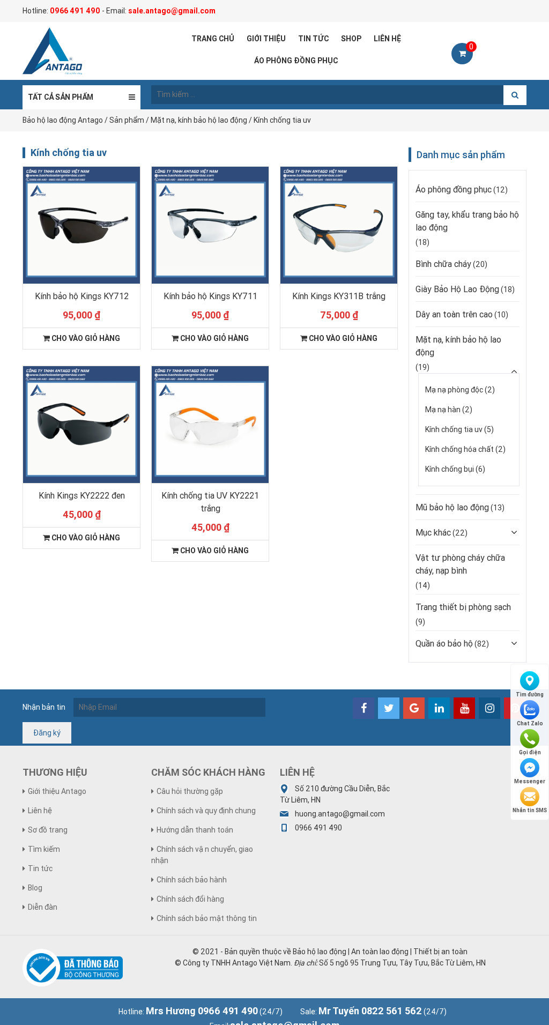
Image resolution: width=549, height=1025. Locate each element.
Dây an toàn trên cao (454, 314)
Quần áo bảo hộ (444, 643)
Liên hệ (40, 810)
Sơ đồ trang (48, 830)
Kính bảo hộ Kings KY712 (82, 296)
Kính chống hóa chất (459, 449)
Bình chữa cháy (443, 263)
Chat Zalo (530, 723)
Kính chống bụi (449, 469)
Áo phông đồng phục (454, 189)
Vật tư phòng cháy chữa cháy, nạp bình (460, 564)
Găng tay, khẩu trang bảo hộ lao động (467, 221)
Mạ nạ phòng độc (454, 390)
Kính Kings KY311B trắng (338, 296)
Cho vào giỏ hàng (85, 338)
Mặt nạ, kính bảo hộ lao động (458, 346)
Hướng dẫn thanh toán (195, 830)
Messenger (529, 781)
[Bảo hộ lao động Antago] (52, 50)
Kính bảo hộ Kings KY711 (210, 296)
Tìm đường (530, 694)
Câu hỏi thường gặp (190, 791)
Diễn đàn (42, 907)
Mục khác (433, 532)
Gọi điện (530, 752)
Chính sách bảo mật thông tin (207, 918)
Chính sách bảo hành (192, 880)
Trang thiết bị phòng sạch (463, 606)
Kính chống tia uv (454, 429)
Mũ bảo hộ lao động (452, 507)
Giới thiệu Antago (57, 791)
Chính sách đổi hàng (190, 899)
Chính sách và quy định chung (206, 810)
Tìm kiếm (44, 849)
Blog (35, 888)
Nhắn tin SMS (530, 810)
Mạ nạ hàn (443, 409)
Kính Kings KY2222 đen (82, 495)
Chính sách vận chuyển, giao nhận (202, 854)
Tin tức (40, 868)
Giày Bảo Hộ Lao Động (457, 289)
